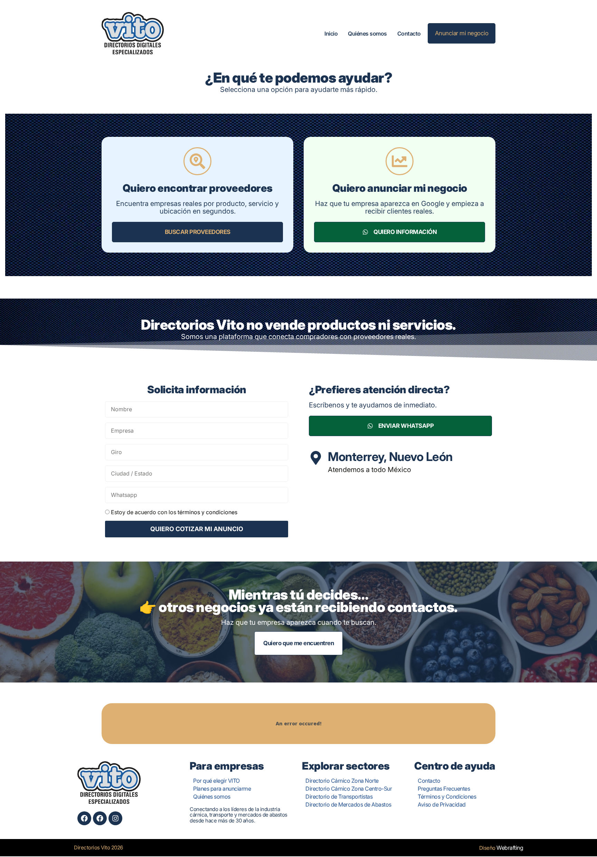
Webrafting (509, 847)
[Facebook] (84, 818)
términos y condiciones (207, 512)
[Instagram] (115, 818)
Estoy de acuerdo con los (174, 512)
